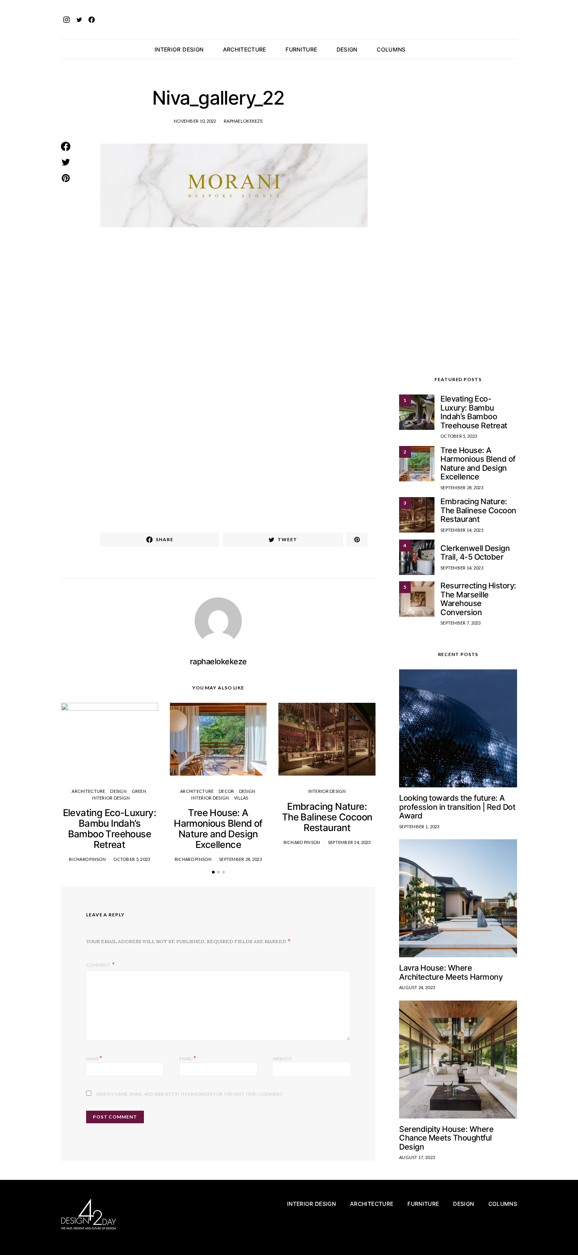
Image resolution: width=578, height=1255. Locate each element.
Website (282, 1058)
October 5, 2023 (131, 859)
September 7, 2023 (460, 622)
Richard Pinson (87, 859)
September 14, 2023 (349, 842)
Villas (241, 797)
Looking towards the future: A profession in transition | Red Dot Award (457, 806)
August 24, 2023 (417, 987)
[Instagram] (66, 20)
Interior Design (179, 49)
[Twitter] (79, 20)
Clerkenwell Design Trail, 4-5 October (475, 553)
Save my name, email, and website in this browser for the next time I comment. (189, 1094)
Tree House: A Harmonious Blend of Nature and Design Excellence (218, 828)
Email (187, 1057)
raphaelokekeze (243, 120)
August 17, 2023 (417, 1157)
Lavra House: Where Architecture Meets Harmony (451, 972)
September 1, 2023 (419, 826)
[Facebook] (91, 20)
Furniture (301, 49)
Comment (98, 965)
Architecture (244, 49)
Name (94, 1057)
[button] (514, 49)
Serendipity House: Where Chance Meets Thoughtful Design (446, 1138)
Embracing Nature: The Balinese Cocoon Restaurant (327, 817)
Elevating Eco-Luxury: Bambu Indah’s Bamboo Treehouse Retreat (109, 828)
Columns (391, 49)
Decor (226, 791)
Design (347, 49)
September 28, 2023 (240, 859)
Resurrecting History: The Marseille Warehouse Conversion (478, 599)
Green (139, 791)
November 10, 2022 (195, 120)
